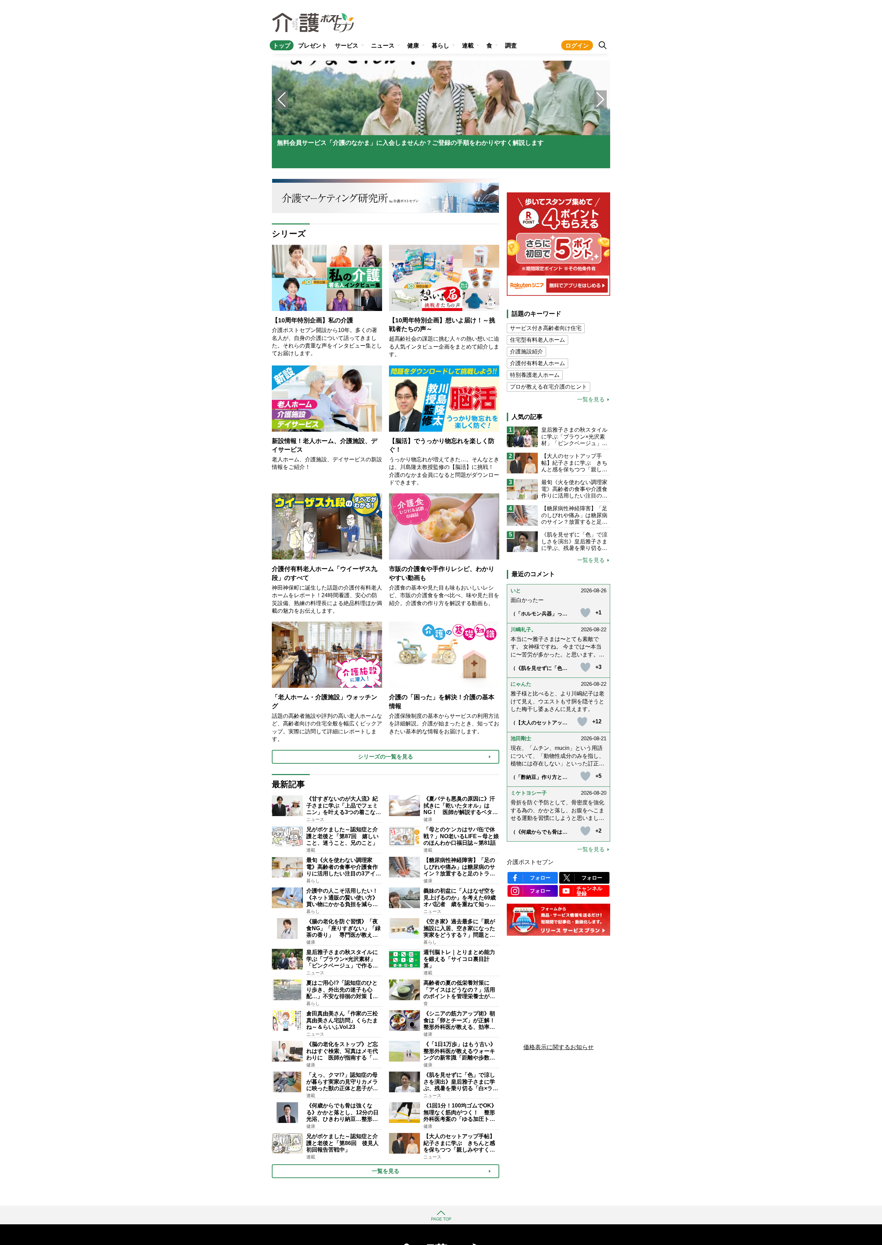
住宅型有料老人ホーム (537, 340)
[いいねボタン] (585, 613)
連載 (468, 45)
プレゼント (312, 45)
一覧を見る (591, 399)
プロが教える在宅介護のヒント (548, 387)
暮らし (440, 45)
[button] (600, 99)
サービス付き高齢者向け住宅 (546, 328)
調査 (511, 45)
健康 (413, 45)
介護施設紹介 (526, 351)
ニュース (382, 45)
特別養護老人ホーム (535, 375)
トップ (281, 45)
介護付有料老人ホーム (537, 363)
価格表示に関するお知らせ (558, 1047)
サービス (346, 45)
